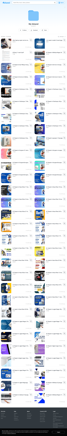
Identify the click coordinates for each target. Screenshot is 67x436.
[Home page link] (6, 2)
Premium (3, 413)
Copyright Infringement (58, 416)
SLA (54, 421)
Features (16, 418)
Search (2, 415)
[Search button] (54, 2)
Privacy (54, 415)
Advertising (29, 415)
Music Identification (57, 419)
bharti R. (34, 26)
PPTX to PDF (42, 415)
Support (15, 413)
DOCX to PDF (42, 416)
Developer (29, 418)
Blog (2, 418)
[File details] (6, 44)
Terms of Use (56, 413)
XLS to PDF (42, 418)
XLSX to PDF (42, 421)
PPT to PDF (42, 419)
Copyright (29, 416)
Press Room (3, 416)
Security (54, 418)
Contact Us (16, 419)
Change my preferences (11, 433)
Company (29, 413)
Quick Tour (16, 416)
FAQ (15, 415)
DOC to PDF (42, 413)
